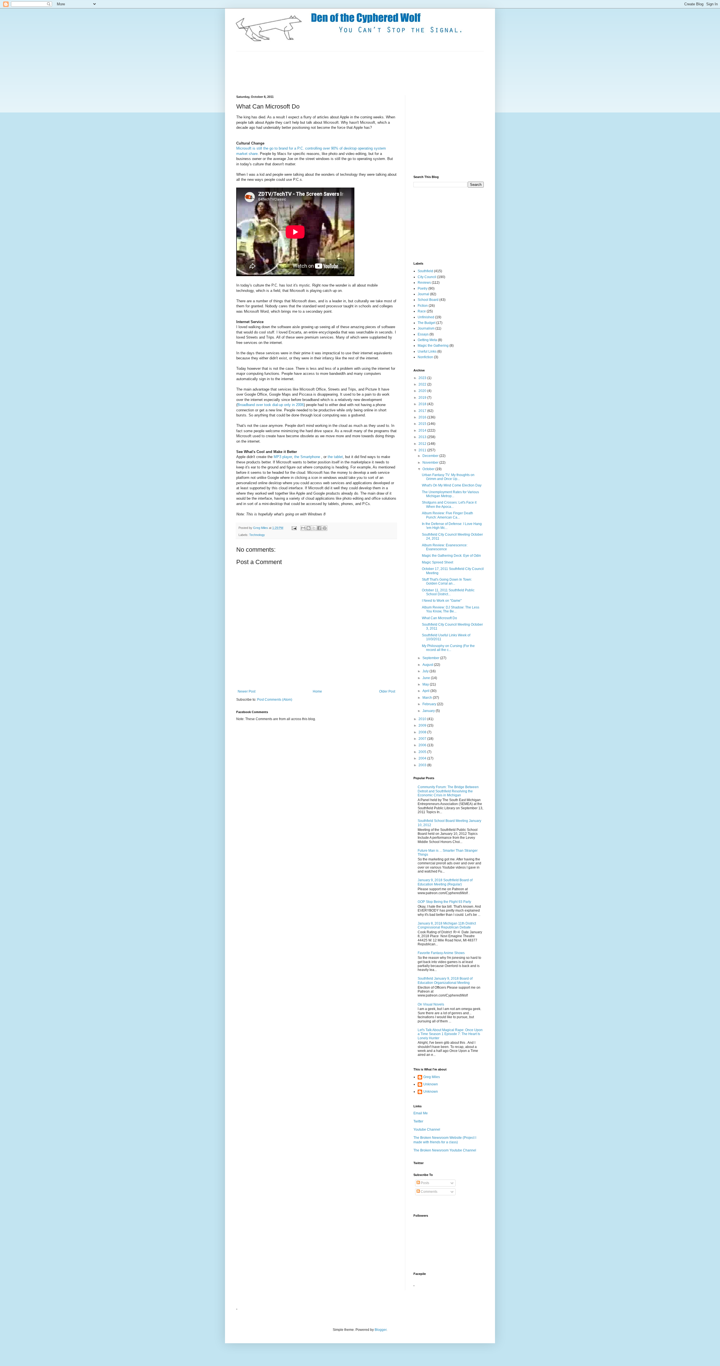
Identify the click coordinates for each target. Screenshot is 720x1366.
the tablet (335, 457)
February (429, 704)
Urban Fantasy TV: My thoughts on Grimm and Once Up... (448, 477)
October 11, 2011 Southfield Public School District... (448, 592)
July (425, 671)
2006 (422, 745)
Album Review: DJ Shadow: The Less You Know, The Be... (450, 609)
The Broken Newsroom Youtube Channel (444, 1150)
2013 (422, 437)
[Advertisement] (338, 72)
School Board (428, 300)
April (426, 691)
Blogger (380, 1330)
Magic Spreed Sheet (437, 562)
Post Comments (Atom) (274, 700)
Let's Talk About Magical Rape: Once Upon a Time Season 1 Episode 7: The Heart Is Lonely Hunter (450, 1034)
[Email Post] (294, 527)
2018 (422, 404)
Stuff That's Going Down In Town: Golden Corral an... (447, 581)
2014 (422, 430)
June (426, 678)
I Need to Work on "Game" (442, 601)
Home (317, 691)
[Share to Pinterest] (324, 528)
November (430, 463)
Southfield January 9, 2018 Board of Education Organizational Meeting (445, 980)
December (430, 456)
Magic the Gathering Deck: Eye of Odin (451, 556)
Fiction (423, 306)
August (428, 665)
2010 (422, 719)
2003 (422, 765)
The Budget (426, 323)
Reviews (424, 283)
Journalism (426, 328)
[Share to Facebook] (319, 528)
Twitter (418, 1121)
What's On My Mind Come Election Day (452, 485)
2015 (422, 424)
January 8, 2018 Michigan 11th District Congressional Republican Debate (447, 925)
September (431, 658)
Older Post (387, 691)
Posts (424, 1183)
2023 (422, 378)
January (429, 711)
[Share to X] (314, 528)
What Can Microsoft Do (439, 618)
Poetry (423, 288)
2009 (422, 725)
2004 (422, 758)
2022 (422, 384)
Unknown (430, 1084)
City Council (427, 277)
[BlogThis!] (308, 528)
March (427, 698)
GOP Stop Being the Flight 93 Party (444, 902)
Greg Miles (261, 527)
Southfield (425, 271)
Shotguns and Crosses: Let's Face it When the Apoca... (449, 504)
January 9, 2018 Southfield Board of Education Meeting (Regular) (445, 882)
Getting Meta (427, 340)
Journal (423, 294)
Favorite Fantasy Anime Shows (441, 953)
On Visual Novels (431, 1004)
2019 (422, 398)
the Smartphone (307, 457)
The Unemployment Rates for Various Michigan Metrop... (450, 494)
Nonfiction (425, 357)
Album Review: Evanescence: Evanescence (444, 547)
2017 (422, 411)
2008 (422, 732)
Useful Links (427, 351)
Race (422, 311)
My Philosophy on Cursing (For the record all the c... (448, 648)
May (426, 684)
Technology (257, 535)
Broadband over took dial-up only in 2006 (270, 405)
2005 (422, 752)
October (428, 469)
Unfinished (426, 317)
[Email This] (303, 528)
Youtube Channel (426, 1129)
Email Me (420, 1113)
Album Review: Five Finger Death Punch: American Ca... (447, 515)
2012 (422, 444)
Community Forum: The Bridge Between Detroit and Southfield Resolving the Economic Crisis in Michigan (448, 791)
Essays (423, 334)
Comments (428, 1192)
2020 (422, 391)
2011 (422, 450)
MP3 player (283, 457)
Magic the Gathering (433, 346)
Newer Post (246, 691)
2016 (422, 417)
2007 (422, 739)
